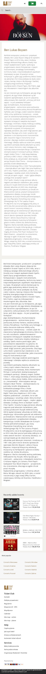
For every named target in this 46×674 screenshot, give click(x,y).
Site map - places (10, 621)
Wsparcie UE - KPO (10, 607)
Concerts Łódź (9, 570)
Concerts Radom (30, 566)
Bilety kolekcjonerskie (11, 646)
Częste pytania (9, 628)
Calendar (7, 614)
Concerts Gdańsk (31, 570)
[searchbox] (23, 10)
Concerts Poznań (9, 573)
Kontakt (7, 597)
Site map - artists (10, 617)
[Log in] (24, 3)
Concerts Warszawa (10, 562)
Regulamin (8, 604)
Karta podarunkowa (11, 649)
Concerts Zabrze (30, 573)
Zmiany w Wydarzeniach (12, 635)
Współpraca (8, 610)
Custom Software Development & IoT (14, 672)
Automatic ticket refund (12, 638)
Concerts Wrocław (31, 562)
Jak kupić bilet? (9, 632)
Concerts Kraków (9, 566)
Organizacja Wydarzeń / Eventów (15, 653)
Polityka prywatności (11, 600)
